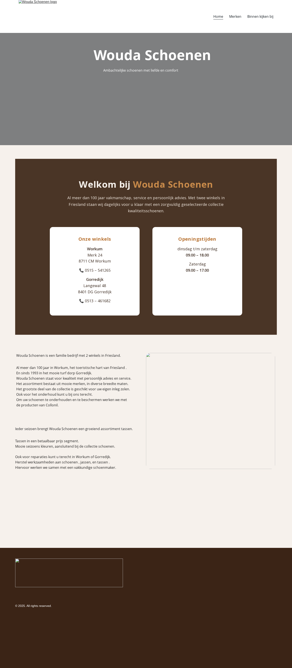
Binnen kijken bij (260, 16)
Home (218, 16)
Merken (235, 16)
